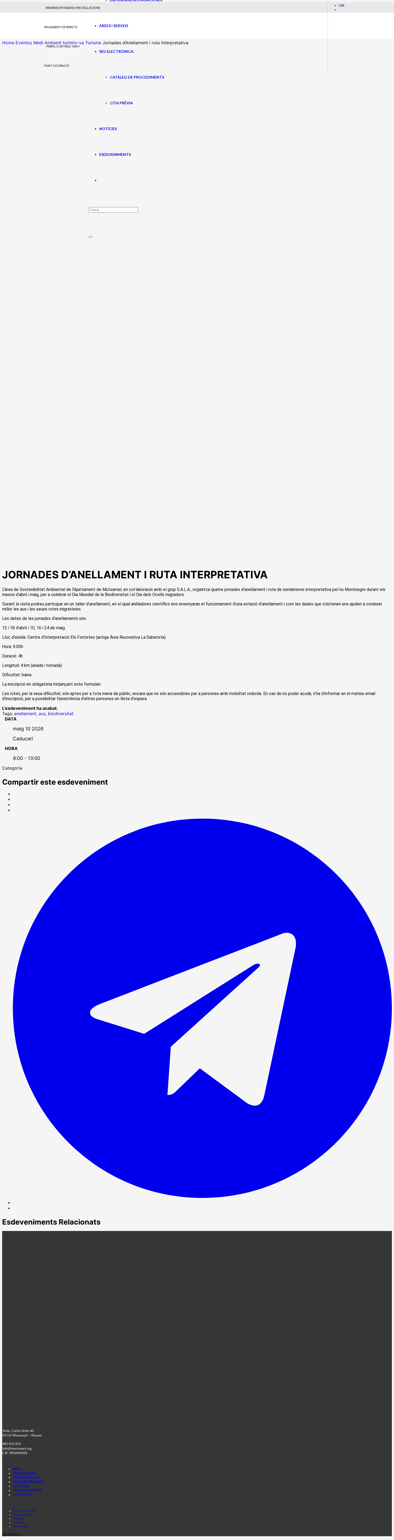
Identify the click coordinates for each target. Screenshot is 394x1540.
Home (9, 42)
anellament (25, 713)
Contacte (22, 1495)
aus (42, 713)
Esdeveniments (27, 1490)
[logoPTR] (139, 1417)
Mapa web (18, 1522)
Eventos (24, 42)
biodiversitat (60, 713)
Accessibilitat (20, 1526)
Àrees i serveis (26, 1477)
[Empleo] (181, 324)
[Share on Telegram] (202, 1202)
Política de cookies (23, 1514)
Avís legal (18, 1518)
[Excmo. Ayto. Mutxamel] (66, 35)
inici (17, 1469)
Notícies (21, 1486)
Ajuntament (25, 1473)
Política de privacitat (24, 1511)
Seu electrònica (28, 1482)
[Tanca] (90, 237)
